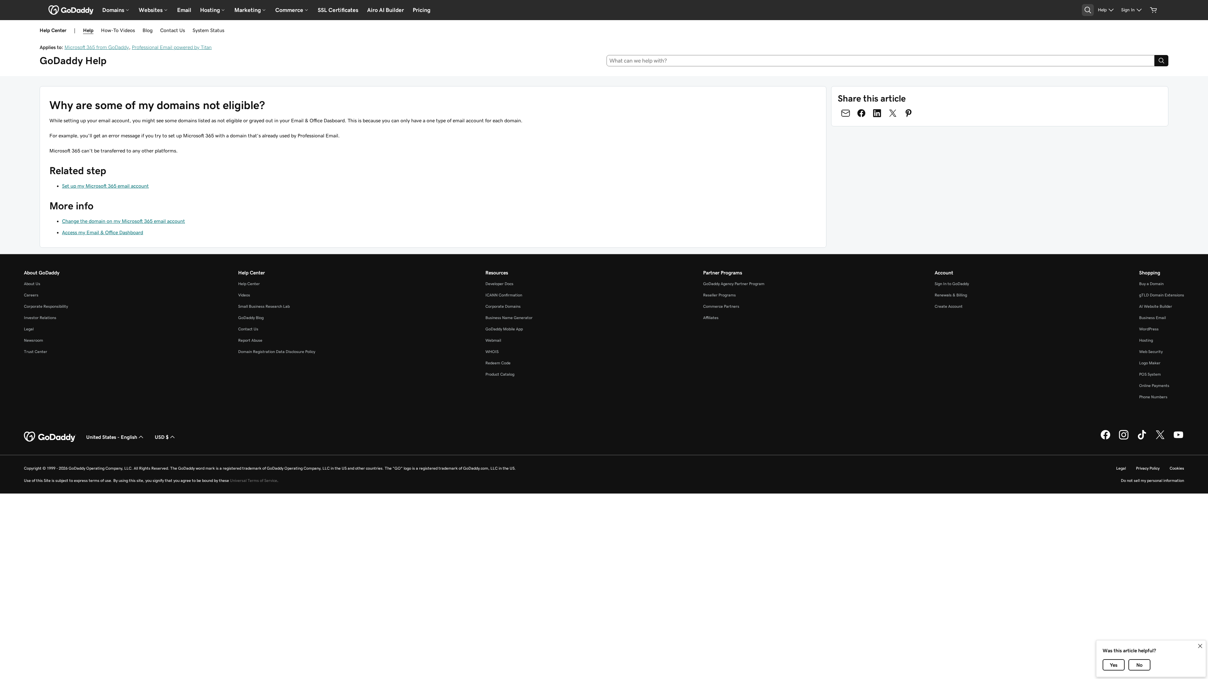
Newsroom (33, 340)
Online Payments (1154, 386)
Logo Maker (1149, 363)
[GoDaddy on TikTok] (1142, 438)
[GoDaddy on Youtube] (1178, 438)
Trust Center (35, 352)
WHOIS (492, 352)
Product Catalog (499, 374)
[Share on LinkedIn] (877, 113)
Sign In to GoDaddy (952, 284)
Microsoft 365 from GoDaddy (96, 47)
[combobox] (880, 60)
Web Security (1151, 352)
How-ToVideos (118, 30)
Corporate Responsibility (46, 306)
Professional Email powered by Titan (172, 47)
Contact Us (172, 30)
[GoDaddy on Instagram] (1123, 438)
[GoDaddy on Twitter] (1160, 438)
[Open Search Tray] (1088, 10)
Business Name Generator (509, 318)
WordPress (1149, 329)
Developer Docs (499, 284)
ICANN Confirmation (503, 295)
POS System (1150, 374)
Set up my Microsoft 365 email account (105, 185)
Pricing (421, 10)
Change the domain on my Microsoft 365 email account (123, 221)
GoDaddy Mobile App (504, 329)
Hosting (1146, 340)
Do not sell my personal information (1152, 480)
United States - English (111, 436)
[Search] (1161, 60)
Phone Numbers (1153, 397)
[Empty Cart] (1153, 10)
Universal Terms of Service (253, 480)
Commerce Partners (721, 306)
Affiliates (711, 318)
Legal (29, 329)
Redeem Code (498, 363)
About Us (32, 284)
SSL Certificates (338, 10)
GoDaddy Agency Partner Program (733, 284)
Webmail (493, 340)
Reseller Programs (719, 295)
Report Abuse (250, 340)
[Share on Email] (845, 113)
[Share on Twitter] (893, 113)
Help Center (249, 284)
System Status (208, 30)
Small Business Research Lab (264, 306)
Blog (148, 30)
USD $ (162, 436)
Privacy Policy (1148, 468)
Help (88, 30)
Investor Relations (40, 318)
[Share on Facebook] (861, 113)
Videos (244, 295)
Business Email (1152, 318)
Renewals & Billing (951, 295)
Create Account (949, 306)
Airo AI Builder (385, 10)
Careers (31, 295)
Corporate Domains (503, 306)
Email (184, 10)
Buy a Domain (1151, 284)
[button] (1200, 646)
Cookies (1177, 468)
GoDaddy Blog (251, 318)
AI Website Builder (1155, 306)
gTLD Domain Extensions (1161, 295)
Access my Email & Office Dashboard (102, 232)
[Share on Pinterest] (908, 113)
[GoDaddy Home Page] (50, 437)
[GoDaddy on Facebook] (1105, 438)
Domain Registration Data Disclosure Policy (276, 352)
